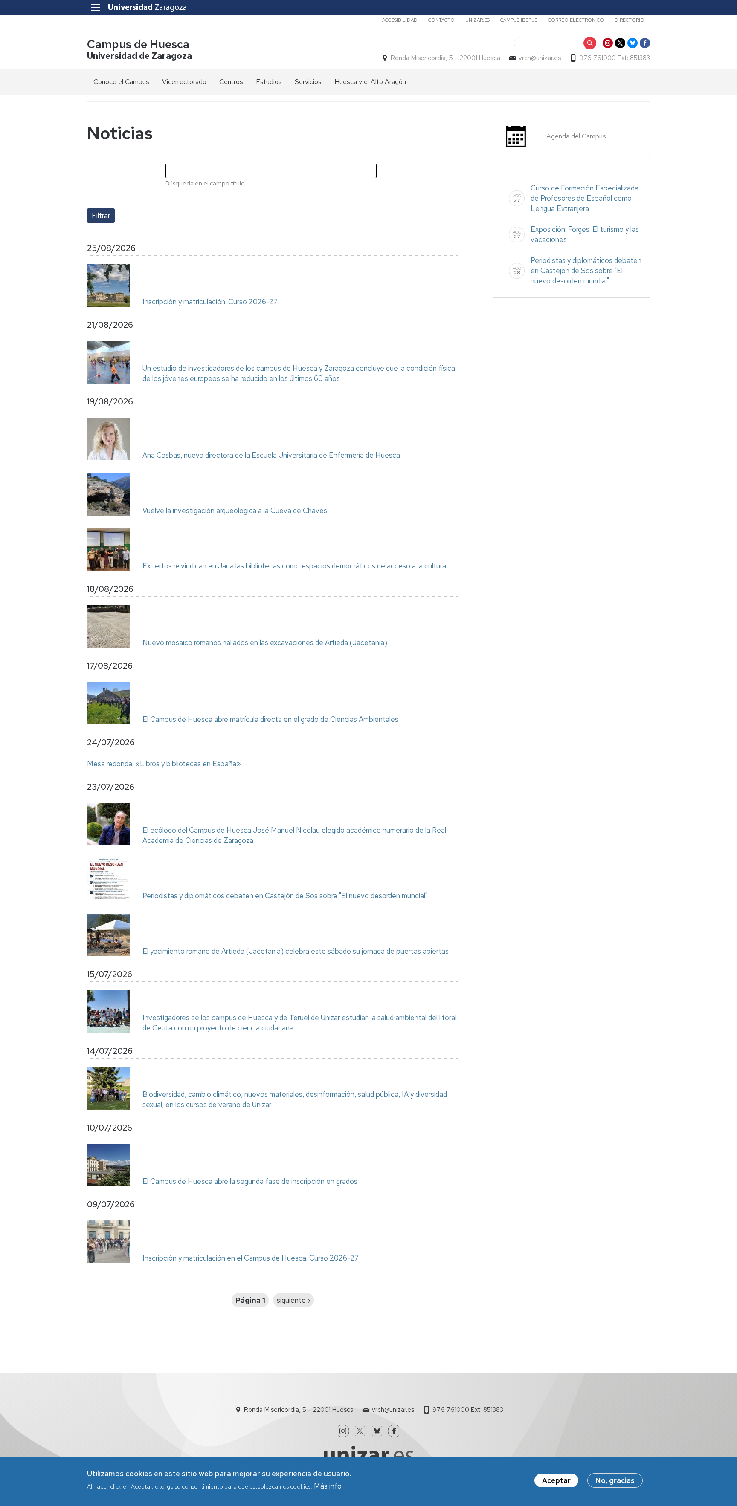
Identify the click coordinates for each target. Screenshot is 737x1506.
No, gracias (615, 1480)
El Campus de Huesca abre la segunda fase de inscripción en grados (249, 1181)
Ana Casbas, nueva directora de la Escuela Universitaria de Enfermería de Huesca (271, 455)
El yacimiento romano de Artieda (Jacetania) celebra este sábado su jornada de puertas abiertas (295, 951)
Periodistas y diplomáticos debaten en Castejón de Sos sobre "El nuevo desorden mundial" (284, 895)
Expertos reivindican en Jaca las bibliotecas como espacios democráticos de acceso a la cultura (294, 566)
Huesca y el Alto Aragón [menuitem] (370, 81)
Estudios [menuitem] (269, 81)
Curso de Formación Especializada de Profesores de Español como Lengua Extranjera (584, 198)
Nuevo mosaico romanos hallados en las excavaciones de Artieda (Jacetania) (264, 642)
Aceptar (556, 1480)
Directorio (629, 20)
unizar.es (477, 20)
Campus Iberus (518, 20)
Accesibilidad (400, 20)
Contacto (441, 20)
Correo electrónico (576, 20)
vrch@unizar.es (540, 58)
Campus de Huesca (138, 44)
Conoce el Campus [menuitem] (121, 81)
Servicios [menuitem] (308, 81)
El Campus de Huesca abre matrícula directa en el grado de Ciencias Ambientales (270, 719)
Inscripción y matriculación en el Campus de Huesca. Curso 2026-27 (250, 1258)
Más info (328, 1486)
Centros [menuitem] (231, 81)
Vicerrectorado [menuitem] (184, 81)
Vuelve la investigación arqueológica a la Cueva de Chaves (234, 510)
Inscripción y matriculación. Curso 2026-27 (210, 301)
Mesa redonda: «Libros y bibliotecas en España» (164, 763)
